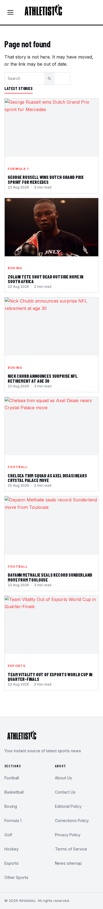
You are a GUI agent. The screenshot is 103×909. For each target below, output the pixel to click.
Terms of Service (71, 849)
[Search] (49, 78)
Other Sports (16, 877)
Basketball (14, 792)
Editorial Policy (68, 806)
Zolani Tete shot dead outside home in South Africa (45, 279)
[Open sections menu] (10, 12)
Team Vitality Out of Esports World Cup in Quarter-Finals (50, 677)
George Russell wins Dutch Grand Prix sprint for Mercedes (45, 180)
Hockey (11, 849)
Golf (8, 834)
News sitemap (68, 863)
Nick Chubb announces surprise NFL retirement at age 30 (42, 379)
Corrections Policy (72, 820)
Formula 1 (18, 169)
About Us (63, 778)
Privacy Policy (67, 834)
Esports (17, 666)
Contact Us (65, 792)
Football (18, 467)
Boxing (15, 268)
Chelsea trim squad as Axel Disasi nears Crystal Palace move (47, 478)
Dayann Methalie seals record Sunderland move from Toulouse (50, 577)
